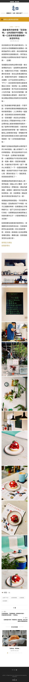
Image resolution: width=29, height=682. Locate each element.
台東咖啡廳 (14, 597)
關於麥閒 (17, 1)
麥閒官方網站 (7, 242)
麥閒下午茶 (17, 26)
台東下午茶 (5, 597)
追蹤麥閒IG (6, 245)
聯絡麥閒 (12, 1)
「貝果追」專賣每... (14, 648)
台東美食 (11, 26)
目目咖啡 (5, 601)
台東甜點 (21, 597)
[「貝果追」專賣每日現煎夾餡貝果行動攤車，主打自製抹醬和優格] (14, 638)
